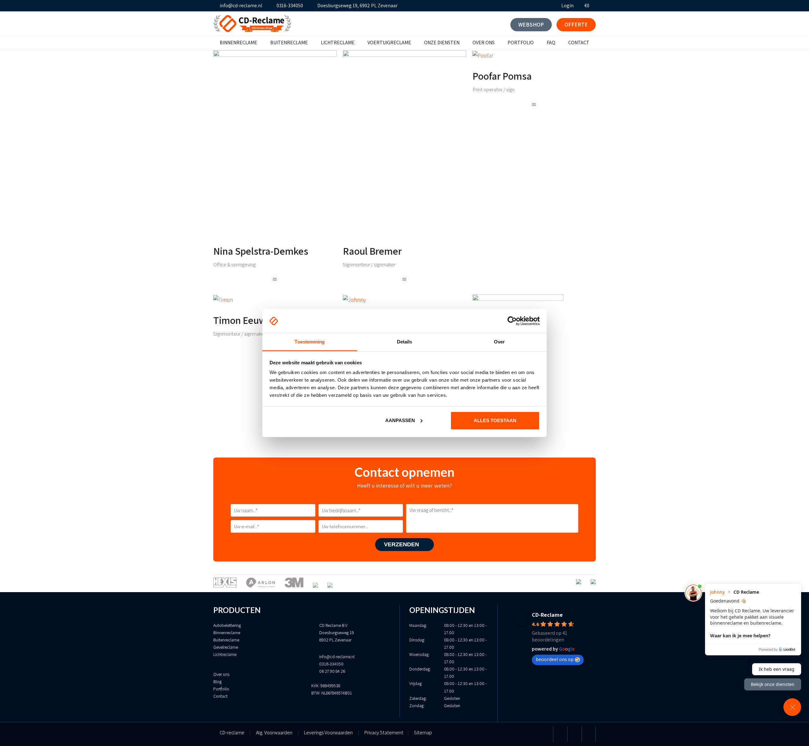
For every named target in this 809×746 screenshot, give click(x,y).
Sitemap (423, 732)
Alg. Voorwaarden (274, 732)
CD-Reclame (547, 614)
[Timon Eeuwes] (223, 299)
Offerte (576, 24)
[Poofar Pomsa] (482, 54)
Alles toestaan (495, 420)
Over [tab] (499, 341)
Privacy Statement (386, 732)
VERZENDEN (402, 544)
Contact (220, 696)
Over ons (221, 674)
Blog (217, 681)
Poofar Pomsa (502, 75)
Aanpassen (400, 420)
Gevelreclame (225, 647)
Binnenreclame (226, 632)
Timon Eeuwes (244, 320)
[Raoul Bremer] (404, 142)
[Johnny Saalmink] (354, 299)
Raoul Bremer (372, 251)
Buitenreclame (226, 640)
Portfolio (221, 689)
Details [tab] (404, 341)
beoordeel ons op (555, 659)
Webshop (531, 24)
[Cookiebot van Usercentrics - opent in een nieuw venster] (512, 321)
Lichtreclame (224, 654)
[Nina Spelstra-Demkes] (275, 142)
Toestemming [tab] (310, 341)
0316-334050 (290, 5)
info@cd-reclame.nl (241, 5)
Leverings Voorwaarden (328, 732)
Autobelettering (227, 625)
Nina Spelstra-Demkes (260, 251)
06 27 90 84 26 (332, 671)
